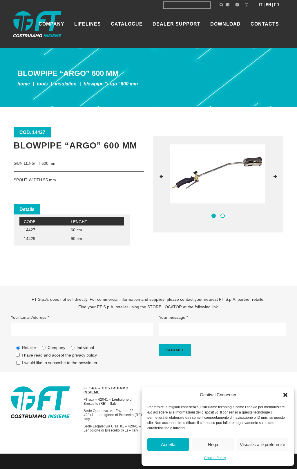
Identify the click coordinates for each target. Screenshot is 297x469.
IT (260, 5)
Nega (213, 444)
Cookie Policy (215, 458)
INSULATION (66, 83)
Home (23, 83)
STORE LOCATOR (164, 307)
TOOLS (42, 83)
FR (276, 5)
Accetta (168, 444)
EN (268, 5)
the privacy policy (81, 355)
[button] (285, 395)
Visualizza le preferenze (262, 444)
